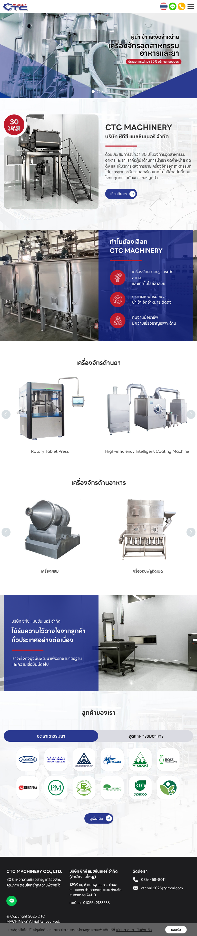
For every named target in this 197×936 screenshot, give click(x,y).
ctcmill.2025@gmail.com (162, 888)
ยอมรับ (176, 929)
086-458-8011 (153, 879)
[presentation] (1, 408)
